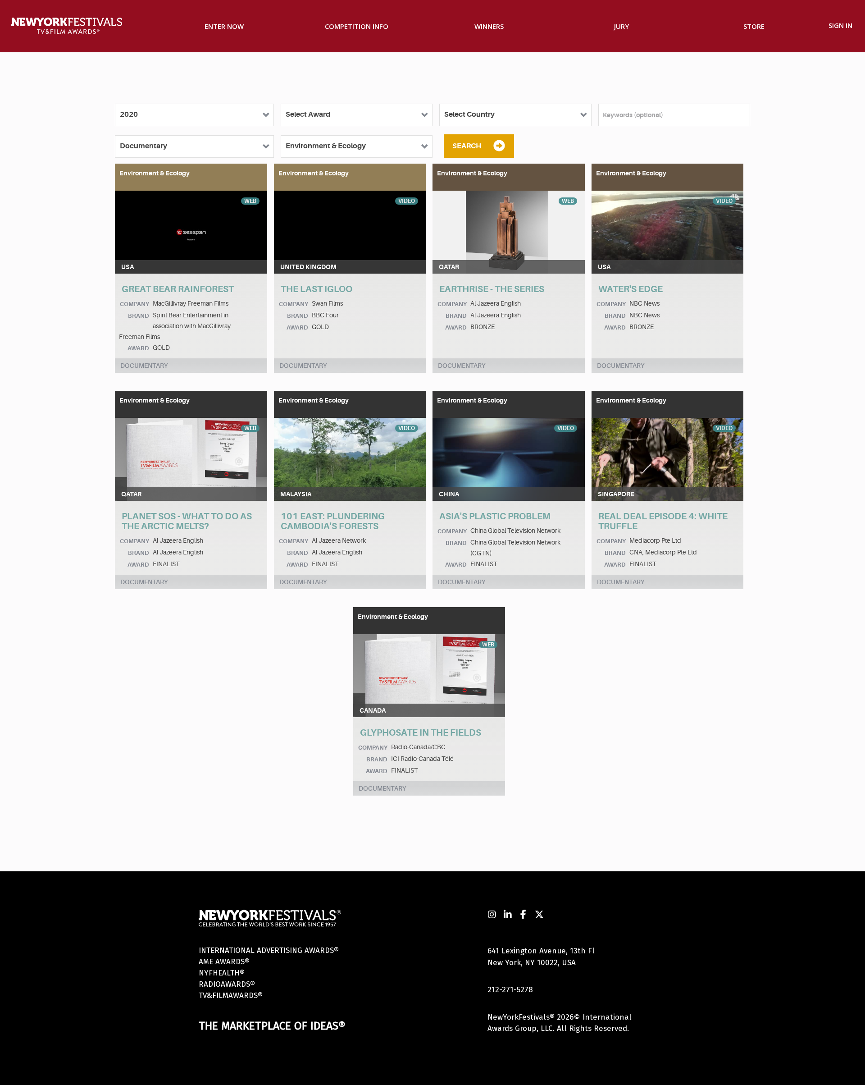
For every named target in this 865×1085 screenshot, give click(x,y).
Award (138, 348)
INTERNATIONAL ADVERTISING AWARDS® (269, 950)
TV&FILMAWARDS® (231, 995)
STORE (754, 26)
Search (466, 146)
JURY (621, 26)
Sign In (840, 25)
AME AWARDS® (224, 961)
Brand (138, 315)
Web (250, 201)
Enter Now (224, 26)
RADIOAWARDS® (227, 984)
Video (406, 201)
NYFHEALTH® (222, 973)
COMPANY (134, 304)
